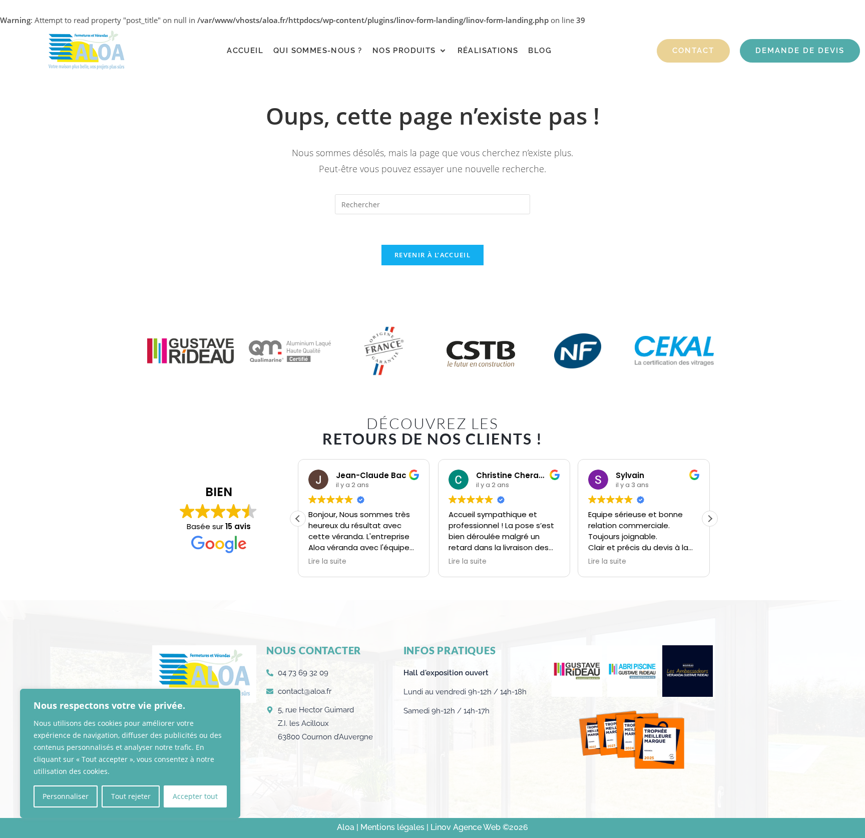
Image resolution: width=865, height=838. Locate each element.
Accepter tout (195, 796)
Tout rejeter (131, 796)
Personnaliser (66, 796)
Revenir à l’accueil (432, 254)
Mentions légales (393, 827)
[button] (410, 51)
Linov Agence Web (465, 827)
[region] (130, 753)
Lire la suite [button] (327, 561)
